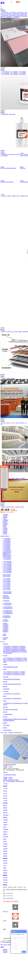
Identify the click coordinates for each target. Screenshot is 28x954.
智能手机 (5, 870)
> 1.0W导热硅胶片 (4, 12)
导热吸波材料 (22, 168)
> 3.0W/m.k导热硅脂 (13, 72)
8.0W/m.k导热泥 (6, 589)
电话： (4, 893)
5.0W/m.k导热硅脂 (7, 571)
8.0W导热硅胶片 (7, 549)
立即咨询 (7, 536)
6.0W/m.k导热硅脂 (7, 572)
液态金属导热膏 (10, 182)
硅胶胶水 (5, 533)
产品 (4, 944)
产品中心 (2, 151)
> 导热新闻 (7, 378)
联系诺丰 (2, 504)
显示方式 (3, 641)
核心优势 (5, 803)
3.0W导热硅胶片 (4, 155)
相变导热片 (3, 168)
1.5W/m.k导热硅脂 (7, 562)
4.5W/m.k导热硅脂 (7, 569)
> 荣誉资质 (21, 422)
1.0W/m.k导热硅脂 (23, 154)
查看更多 (5, 772)
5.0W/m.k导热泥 (6, 585)
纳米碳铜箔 (5, 628)
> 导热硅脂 (8, 195)
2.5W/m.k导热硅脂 (7, 565)
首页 (1, 8)
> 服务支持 (3, 506)
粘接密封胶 (5, 621)
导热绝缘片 (5, 624)
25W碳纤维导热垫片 (7, 607)
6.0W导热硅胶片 (7, 546)
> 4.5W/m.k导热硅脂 (5, 74)
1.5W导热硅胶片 (10, 154)
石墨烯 (4, 526)
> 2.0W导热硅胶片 (19, 12)
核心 (6, 944)
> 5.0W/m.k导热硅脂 (13, 74)
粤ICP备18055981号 (8, 942)
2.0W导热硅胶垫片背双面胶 (9, 764)
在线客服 (5, 952)
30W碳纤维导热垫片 (7, 608)
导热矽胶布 (5, 626)
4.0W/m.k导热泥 (6, 584)
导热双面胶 (5, 520)
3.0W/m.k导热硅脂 (7, 566)
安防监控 (5, 860)
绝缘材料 (5, 532)
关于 (11, 944)
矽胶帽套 (5, 623)
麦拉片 (4, 634)
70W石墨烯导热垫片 (7, 610)
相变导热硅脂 (13, 168)
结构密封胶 (5, 637)
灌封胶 (4, 639)
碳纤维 (4, 525)
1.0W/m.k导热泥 (6, 578)
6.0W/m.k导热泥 (6, 586)
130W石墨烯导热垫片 (8, 613)
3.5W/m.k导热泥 (6, 582)
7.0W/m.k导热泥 (6, 588)
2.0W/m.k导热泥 (6, 579)
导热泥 (4, 518)
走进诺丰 (2, 420)
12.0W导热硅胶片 (7, 557)
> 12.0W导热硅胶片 (7, 17)
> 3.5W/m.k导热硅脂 (21, 72)
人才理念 (5, 800)
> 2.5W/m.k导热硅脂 (5, 72)
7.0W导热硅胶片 (7, 548)
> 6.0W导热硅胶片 (23, 13)
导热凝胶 (2, 111)
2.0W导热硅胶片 (7, 541)
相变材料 (5, 521)
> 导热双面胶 (22, 195)
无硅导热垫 (5, 524)
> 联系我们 (21, 506)
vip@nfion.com (8, 898)
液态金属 (2, 180)
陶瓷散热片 (5, 631)
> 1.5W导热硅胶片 (12, 12)
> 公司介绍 (3, 422)
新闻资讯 (2, 375)
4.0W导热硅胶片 (7, 544)
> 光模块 (15, 331)
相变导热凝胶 (8, 168)
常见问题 (5, 882)
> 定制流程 (17, 506)
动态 (9, 944)
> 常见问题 (12, 378)
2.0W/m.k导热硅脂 (7, 564)
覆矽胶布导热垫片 (7, 556)
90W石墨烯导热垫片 (7, 612)
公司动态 (5, 877)
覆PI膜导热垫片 (6, 553)
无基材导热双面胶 (7, 593)
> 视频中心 (12, 506)
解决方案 (2, 329)
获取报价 (5, 949)
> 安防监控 (3, 331)
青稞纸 (4, 635)
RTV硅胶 (22, 182)
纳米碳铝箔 (5, 630)
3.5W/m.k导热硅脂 (7, 568)
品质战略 (5, 810)
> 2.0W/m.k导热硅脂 (21, 71)
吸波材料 (5, 522)
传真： (4, 895)
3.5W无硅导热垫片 (7, 603)
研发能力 (5, 805)
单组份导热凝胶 (6, 574)
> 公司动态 (3, 378)
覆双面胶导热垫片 (7, 555)
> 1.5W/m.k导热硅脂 (13, 71)
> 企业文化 (12, 422)
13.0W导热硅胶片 (7, 559)
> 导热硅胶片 (3, 195)
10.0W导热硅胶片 (7, 550)
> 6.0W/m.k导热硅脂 (21, 74)
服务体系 (5, 812)
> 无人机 (12, 331)
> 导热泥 (17, 195)
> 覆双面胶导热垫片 (17, 16)
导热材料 (5, 531)
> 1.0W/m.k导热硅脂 (5, 71)
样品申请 (3, 536)
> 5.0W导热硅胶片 (15, 13)
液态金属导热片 (4, 182)
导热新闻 (5, 880)
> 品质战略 (12, 478)
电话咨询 (5, 950)
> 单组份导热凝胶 (4, 114)
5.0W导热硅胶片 (7, 545)
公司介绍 (5, 788)
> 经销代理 (7, 506)
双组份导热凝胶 (6, 576)
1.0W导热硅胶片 (4, 154)
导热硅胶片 (3, 9)
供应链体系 (5, 815)
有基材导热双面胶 (7, 591)
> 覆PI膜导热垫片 (9, 16)
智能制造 (5, 807)
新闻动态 (5, 875)
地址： (4, 889)
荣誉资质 (5, 798)
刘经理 (2, 947)
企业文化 (5, 793)
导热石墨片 (5, 627)
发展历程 (5, 791)
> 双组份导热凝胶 (11, 114)
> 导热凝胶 (13, 195)
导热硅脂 (2, 69)
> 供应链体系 (22, 478)
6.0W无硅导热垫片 (7, 604)
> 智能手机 (19, 331)
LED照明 (5, 863)
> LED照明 (7, 331)
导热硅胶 (22, 180)
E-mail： (5, 898)
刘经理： (5, 887)
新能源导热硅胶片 (7, 552)
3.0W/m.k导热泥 (6, 581)
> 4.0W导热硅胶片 (8, 13)
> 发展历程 (7, 422)
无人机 (4, 865)
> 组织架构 (17, 422)
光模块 (4, 868)
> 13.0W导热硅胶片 (15, 17)
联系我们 (5, 884)
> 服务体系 (17, 478)
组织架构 (5, 795)
